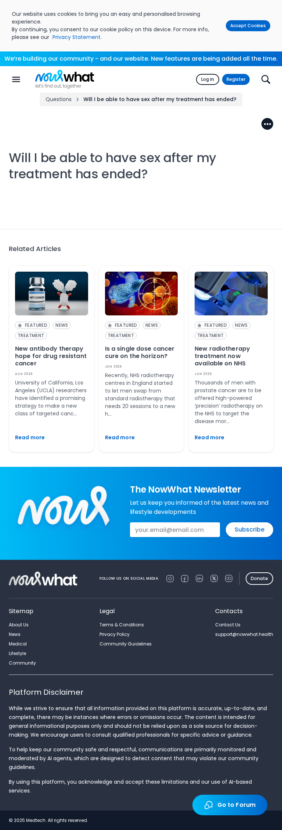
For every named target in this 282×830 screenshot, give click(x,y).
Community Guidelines (126, 644)
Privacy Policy (115, 634)
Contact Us (228, 625)
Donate (259, 578)
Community (22, 663)
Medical (18, 644)
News (15, 634)
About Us (19, 625)
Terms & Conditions (122, 625)
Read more (30, 437)
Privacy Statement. (77, 37)
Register (236, 79)
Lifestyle (17, 653)
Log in (207, 79)
